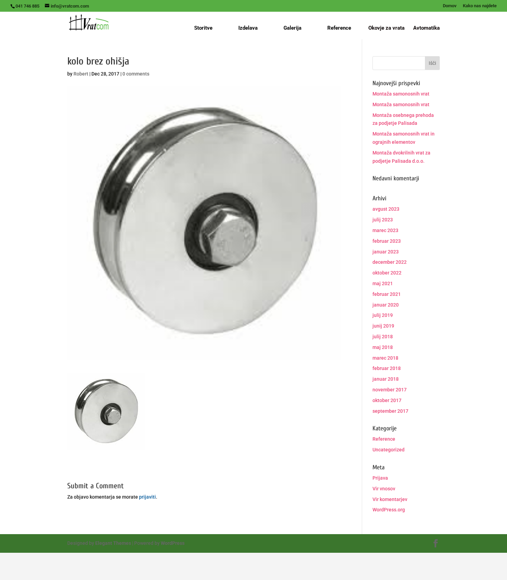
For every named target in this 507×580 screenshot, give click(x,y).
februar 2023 (386, 241)
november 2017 (389, 389)
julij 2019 (382, 315)
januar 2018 (385, 379)
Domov (450, 5)
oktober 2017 (386, 400)
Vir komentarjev (389, 499)
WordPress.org (388, 509)
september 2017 (390, 411)
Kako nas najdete (480, 5)
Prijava (380, 478)
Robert (80, 74)
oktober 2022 (386, 273)
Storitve (203, 28)
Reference (339, 28)
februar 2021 (386, 294)
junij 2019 (383, 326)
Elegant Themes (113, 543)
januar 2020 (385, 305)
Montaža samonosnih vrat (400, 94)
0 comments (135, 74)
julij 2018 (382, 336)
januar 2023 (385, 251)
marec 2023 (385, 230)
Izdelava (248, 28)
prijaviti (147, 497)
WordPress (173, 543)
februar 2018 (386, 368)
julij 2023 (382, 219)
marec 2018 (385, 358)
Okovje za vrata (386, 28)
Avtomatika (426, 28)
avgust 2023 (385, 209)
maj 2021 (382, 283)
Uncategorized (388, 449)
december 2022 (389, 262)
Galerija (292, 28)
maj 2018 (382, 347)
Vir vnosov (383, 488)
